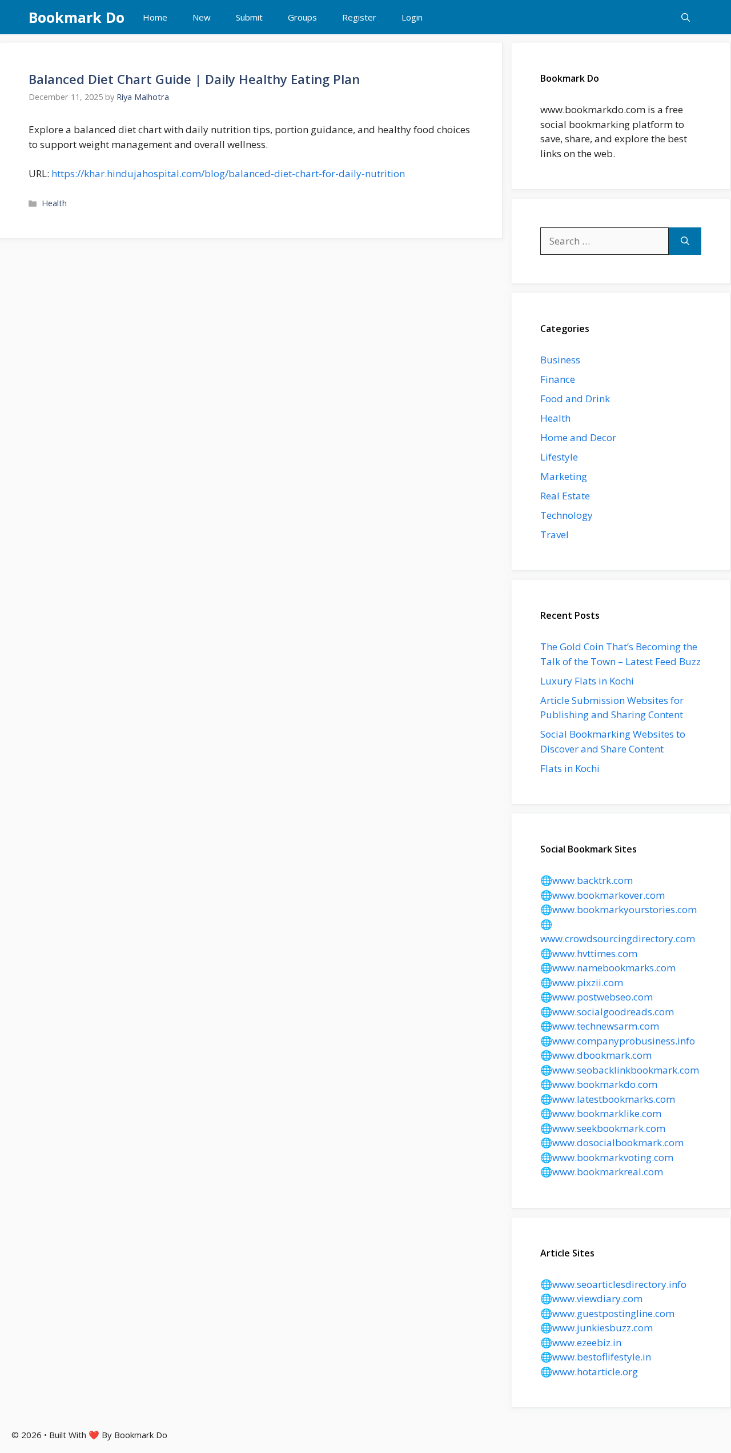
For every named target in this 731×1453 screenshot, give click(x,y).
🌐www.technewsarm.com (599, 1025)
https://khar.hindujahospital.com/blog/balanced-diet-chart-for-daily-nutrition (228, 173)
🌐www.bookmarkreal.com (601, 1171)
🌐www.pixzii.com (581, 982)
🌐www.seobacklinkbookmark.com (619, 1069)
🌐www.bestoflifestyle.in (595, 1356)
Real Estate (565, 495)
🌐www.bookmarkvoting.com (606, 1157)
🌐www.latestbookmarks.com (607, 1099)
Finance (557, 379)
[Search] (685, 241)
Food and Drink (575, 398)
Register (359, 17)
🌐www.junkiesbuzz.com (596, 1327)
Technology (566, 515)
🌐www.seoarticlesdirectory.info (613, 1284)
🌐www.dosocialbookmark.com (612, 1142)
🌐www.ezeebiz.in (580, 1342)
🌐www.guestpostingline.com (607, 1313)
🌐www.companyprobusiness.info (617, 1040)
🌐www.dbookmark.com (596, 1055)
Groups (302, 17)
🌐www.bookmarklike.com (600, 1113)
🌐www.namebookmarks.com (608, 967)
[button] (685, 17)
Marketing (563, 476)
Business (560, 359)
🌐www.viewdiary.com (591, 1298)
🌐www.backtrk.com (586, 880)
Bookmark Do (76, 17)
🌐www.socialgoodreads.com (607, 1011)
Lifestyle (559, 456)
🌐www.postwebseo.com (596, 996)
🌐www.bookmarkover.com (602, 895)
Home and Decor (578, 437)
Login (412, 17)
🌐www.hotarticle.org (589, 1371)
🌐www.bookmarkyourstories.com (618, 909)
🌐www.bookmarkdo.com (598, 1084)
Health (54, 203)
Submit (249, 17)
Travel (554, 534)
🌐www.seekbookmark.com (602, 1128)
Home (155, 17)
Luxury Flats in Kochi (587, 680)
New (201, 17)
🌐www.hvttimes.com (588, 953)
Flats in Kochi (570, 768)
